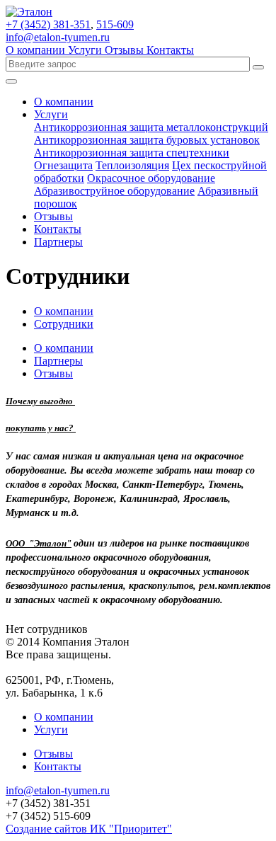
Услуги (86, 50)
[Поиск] (258, 67)
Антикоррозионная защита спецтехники (131, 153)
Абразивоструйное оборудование (114, 191)
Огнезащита (63, 165)
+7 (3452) (48, 24)
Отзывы (125, 50)
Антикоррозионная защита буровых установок (147, 140)
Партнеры (58, 242)
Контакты (170, 50)
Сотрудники (63, 324)
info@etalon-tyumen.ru (58, 37)
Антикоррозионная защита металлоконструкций (151, 127)
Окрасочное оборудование (151, 178)
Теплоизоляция (132, 165)
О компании (37, 50)
